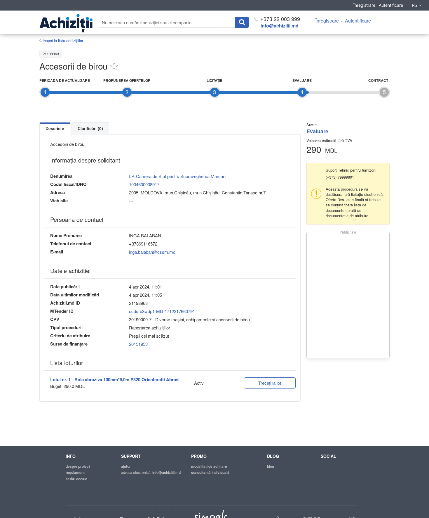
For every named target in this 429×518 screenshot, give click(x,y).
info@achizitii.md (280, 25)
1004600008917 (144, 184)
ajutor (126, 466)
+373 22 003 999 (279, 19)
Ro (414, 5)
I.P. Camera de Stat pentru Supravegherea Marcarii (177, 176)
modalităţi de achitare (209, 466)
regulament (75, 472)
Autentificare (391, 5)
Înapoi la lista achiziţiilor (63, 40)
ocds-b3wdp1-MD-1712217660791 (162, 311)
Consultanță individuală (210, 472)
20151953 (138, 344)
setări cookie (76, 478)
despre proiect (78, 466)
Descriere (55, 128)
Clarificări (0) (90, 128)
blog (270, 466)
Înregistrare (364, 5)
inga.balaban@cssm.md (152, 252)
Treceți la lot (269, 383)
